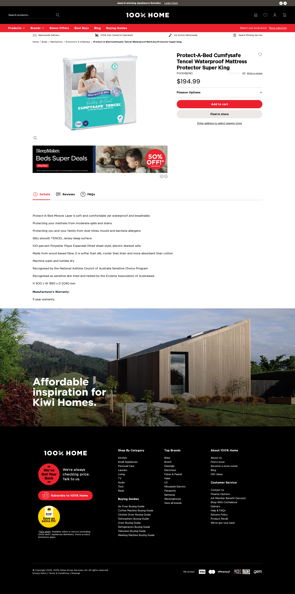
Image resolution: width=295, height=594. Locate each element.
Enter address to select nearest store (219, 123)
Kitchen (122, 457)
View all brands (173, 503)
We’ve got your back (223, 522)
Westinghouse (172, 499)
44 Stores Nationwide (185, 35)
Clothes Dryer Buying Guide (134, 514)
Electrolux (170, 470)
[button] (281, 3)
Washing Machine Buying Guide (136, 535)
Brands (35, 28)
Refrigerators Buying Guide (134, 527)
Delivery (215, 506)
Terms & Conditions (59, 573)
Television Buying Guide (132, 531)
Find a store (218, 462)
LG (166, 482)
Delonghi (169, 466)
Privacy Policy (40, 573)
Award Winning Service (250, 35)
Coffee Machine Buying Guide (135, 510)
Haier (167, 478)
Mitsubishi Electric (175, 486)
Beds (44, 42)
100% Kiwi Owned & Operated (117, 35)
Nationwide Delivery (48, 35)
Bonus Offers (59, 28)
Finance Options (220, 494)
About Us (216, 457)
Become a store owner (224, 466)
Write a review (254, 73)
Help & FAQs (218, 510)
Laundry (122, 470)
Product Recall (219, 518)
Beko (167, 457)
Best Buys (81, 28)
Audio (121, 482)
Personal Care (126, 466)
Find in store (219, 114)
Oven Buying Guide (129, 522)
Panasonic (170, 490)
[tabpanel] (100, 92)
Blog (97, 28)
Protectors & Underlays (78, 42)
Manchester (56, 42)
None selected (277, 28)
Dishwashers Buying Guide (133, 518)
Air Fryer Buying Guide (131, 506)
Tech (121, 486)
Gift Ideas (217, 474)
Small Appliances (128, 462)
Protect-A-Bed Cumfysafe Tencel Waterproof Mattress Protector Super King (137, 42)
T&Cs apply (45, 532)
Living (121, 474)
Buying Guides (116, 28)
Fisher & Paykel (173, 474)
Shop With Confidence (224, 502)
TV (119, 478)
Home (36, 42)
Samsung (169, 494)
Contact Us (217, 490)
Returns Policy (219, 514)
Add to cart (219, 104)
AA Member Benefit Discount (228, 498)
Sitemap (75, 573)
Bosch (168, 462)
